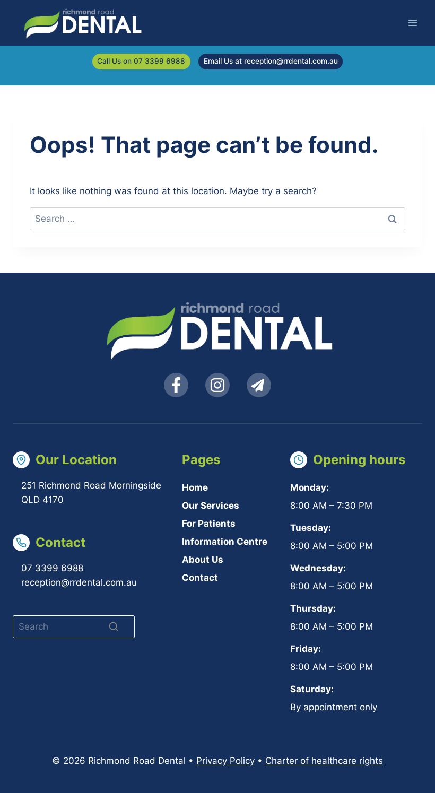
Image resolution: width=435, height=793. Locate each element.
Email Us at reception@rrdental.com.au (271, 61)
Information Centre (224, 541)
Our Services (210, 505)
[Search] (113, 626)
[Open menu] (412, 22)
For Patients (209, 523)
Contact (200, 577)
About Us (202, 559)
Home (195, 487)
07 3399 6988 (52, 568)
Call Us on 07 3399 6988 (141, 61)
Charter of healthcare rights (324, 760)
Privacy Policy (225, 760)
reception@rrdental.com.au (79, 582)
